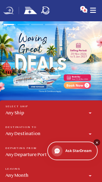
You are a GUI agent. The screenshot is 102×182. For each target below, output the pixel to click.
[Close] (97, 142)
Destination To (21, 127)
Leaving (12, 169)
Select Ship (16, 106)
